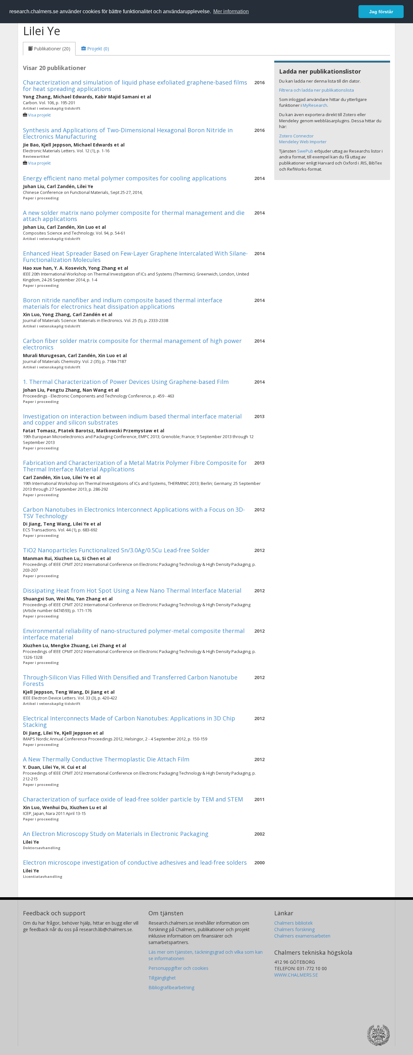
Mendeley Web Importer (303, 142)
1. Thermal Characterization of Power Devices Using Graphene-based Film (126, 382)
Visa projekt (39, 115)
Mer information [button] (231, 11)
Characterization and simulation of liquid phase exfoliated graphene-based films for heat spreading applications (135, 85)
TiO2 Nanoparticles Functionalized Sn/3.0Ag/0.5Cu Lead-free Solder (116, 550)
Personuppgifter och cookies (178, 968)
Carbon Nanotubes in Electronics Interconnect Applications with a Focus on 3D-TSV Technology (134, 513)
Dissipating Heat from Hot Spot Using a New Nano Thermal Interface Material (132, 590)
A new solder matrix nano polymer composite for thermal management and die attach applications (134, 216)
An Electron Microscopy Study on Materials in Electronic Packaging (115, 834)
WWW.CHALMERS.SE (296, 975)
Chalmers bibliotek (293, 923)
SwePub (305, 151)
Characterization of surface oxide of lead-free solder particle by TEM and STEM (133, 799)
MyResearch (315, 105)
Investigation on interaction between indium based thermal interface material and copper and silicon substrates (132, 419)
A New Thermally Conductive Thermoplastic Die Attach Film (106, 759)
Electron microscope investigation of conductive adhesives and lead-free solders (135, 862)
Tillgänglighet (162, 978)
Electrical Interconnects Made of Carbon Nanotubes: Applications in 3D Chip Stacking (129, 721)
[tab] (49, 48)
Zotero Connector (296, 136)
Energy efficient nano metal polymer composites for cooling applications (125, 178)
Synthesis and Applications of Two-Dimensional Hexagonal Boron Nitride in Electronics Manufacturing (128, 133)
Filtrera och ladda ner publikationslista (316, 90)
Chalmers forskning (294, 929)
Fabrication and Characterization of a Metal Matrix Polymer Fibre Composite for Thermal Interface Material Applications (135, 466)
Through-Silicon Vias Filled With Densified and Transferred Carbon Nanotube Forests (130, 680)
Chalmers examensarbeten (302, 936)
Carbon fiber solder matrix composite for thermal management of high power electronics (132, 344)
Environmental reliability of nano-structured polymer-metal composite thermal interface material (134, 634)
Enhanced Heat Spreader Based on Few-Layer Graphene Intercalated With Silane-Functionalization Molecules (135, 256)
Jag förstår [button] (381, 11)
